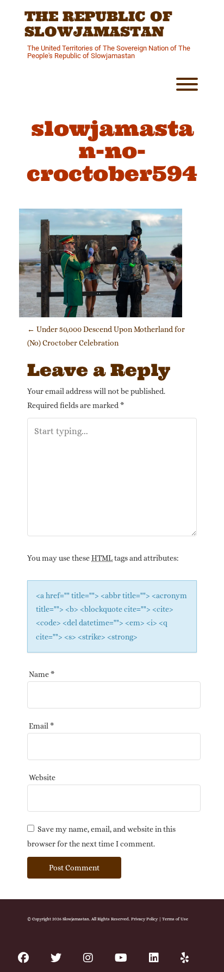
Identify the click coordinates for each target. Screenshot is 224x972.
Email (41, 726)
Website (42, 777)
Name (41, 674)
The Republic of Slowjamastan (98, 24)
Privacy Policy (144, 918)
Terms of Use (175, 918)
